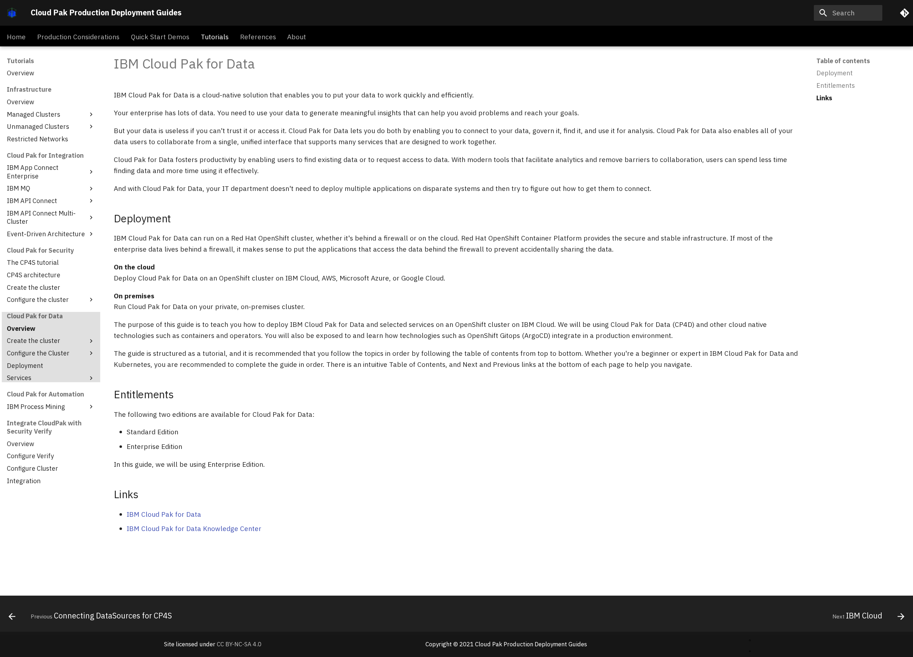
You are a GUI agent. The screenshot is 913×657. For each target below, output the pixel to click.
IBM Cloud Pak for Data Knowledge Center (194, 528)
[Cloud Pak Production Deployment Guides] (12, 12)
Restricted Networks (37, 139)
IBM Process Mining (36, 407)
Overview (20, 73)
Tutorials (215, 36)
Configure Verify (30, 456)
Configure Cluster (32, 468)
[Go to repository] (902, 12)
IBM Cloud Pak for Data (164, 514)
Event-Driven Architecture (46, 234)
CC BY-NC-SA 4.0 (239, 644)
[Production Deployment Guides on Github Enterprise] (750, 638)
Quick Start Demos (160, 36)
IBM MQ (18, 188)
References (258, 36)
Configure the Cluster (38, 353)
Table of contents (843, 61)
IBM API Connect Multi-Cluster (41, 217)
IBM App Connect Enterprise (32, 171)
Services (19, 378)
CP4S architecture (33, 275)
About (296, 36)
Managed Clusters (33, 114)
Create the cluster (33, 287)
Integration (24, 481)
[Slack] (750, 649)
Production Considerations (78, 36)
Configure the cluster (38, 299)
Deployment (25, 366)
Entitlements (835, 85)
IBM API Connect (32, 201)
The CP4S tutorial (32, 262)
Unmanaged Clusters (38, 126)
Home (16, 36)
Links (824, 98)
